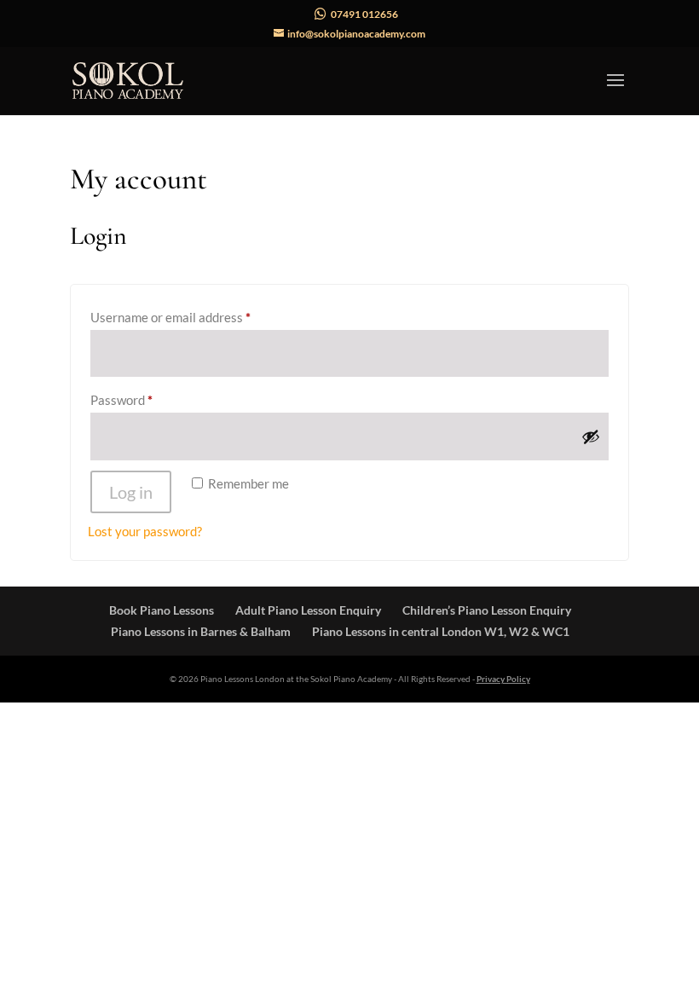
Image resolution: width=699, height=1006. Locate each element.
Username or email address (195, 317)
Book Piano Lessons (161, 610)
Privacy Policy (503, 679)
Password (146, 399)
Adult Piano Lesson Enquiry (308, 610)
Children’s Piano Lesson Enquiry (486, 610)
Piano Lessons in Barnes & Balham (201, 631)
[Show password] (590, 436)
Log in (131, 492)
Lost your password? (145, 531)
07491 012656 (364, 14)
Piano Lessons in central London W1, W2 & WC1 (440, 631)
